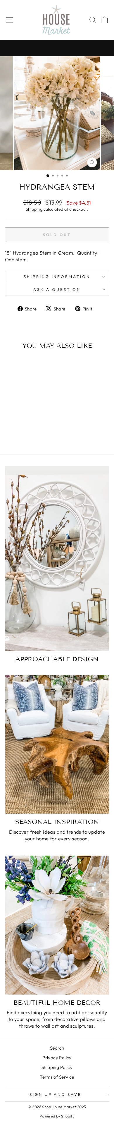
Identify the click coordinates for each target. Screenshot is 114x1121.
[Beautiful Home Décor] (57, 925)
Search (57, 1048)
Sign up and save (56, 1094)
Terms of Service (57, 1077)
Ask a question (57, 289)
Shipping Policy (57, 1067)
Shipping (34, 209)
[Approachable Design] (57, 558)
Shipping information (57, 276)
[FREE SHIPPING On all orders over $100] (57, 48)
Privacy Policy (57, 1057)
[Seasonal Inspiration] (57, 744)
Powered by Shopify (57, 1116)
